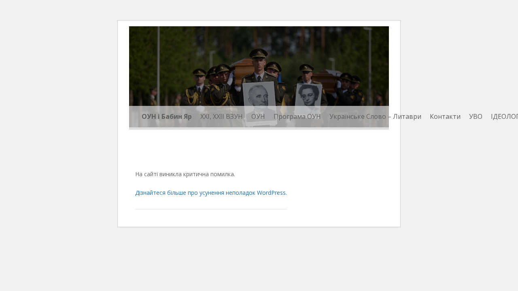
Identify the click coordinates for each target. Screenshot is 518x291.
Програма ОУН (297, 116)
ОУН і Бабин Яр (167, 116)
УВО (475, 116)
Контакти (445, 116)
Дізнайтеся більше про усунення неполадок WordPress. (211, 192)
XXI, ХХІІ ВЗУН (221, 116)
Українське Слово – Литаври (375, 116)
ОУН (258, 116)
